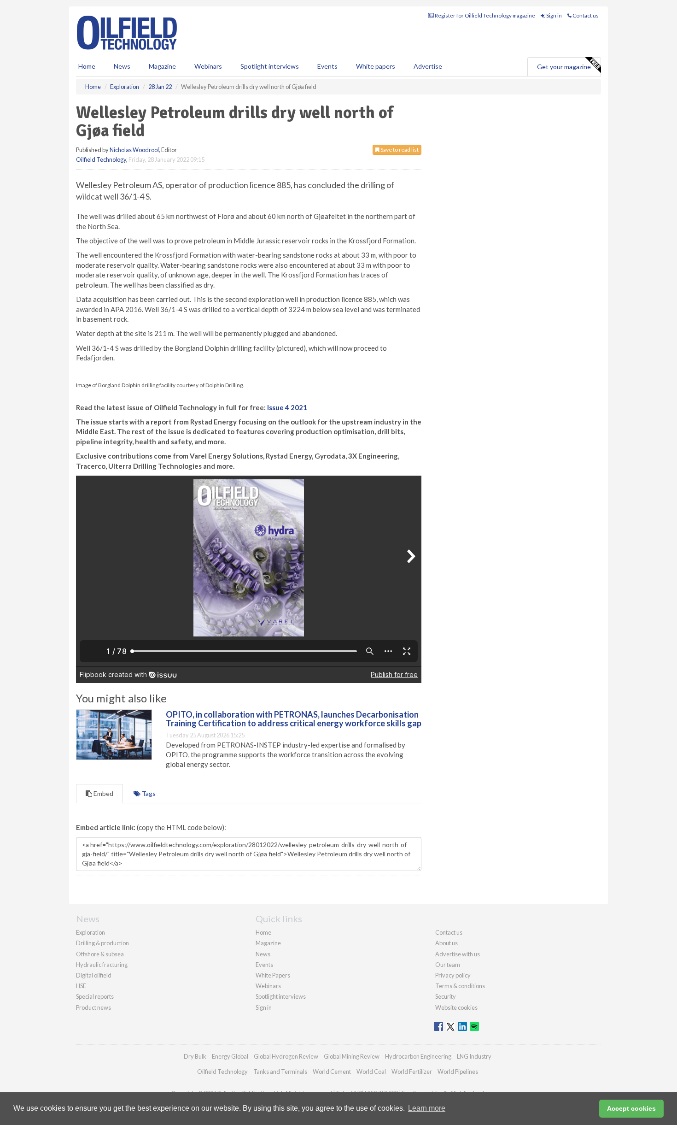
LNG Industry (474, 1056)
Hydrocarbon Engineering (418, 1056)
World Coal (371, 1071)
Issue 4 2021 (287, 407)
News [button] (122, 66)
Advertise (428, 66)
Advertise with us (457, 954)
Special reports (95, 996)
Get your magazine (564, 67)
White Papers (273, 975)
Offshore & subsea (100, 954)
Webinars (208, 66)
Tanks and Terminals (280, 1071)
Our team (447, 964)
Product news (93, 1007)
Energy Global (230, 1056)
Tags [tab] (148, 793)
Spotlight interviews (269, 66)
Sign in (553, 15)
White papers (375, 66)
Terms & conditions (460, 986)
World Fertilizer (411, 1071)
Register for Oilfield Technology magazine (484, 15)
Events (327, 66)
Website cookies (456, 1007)
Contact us (585, 15)
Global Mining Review (351, 1056)
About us (446, 943)
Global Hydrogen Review (286, 1056)
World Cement (332, 1071)
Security (445, 996)
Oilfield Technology (101, 159)
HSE (81, 986)
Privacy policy (453, 975)
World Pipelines (458, 1071)
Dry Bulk (195, 1056)
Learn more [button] (426, 1108)
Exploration (90, 932)
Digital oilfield (93, 975)
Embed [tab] (102, 793)
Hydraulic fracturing (102, 964)
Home (86, 66)
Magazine (162, 66)
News (263, 954)
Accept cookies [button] (631, 1108)
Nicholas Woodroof (134, 149)
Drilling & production (102, 943)
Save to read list (399, 149)
